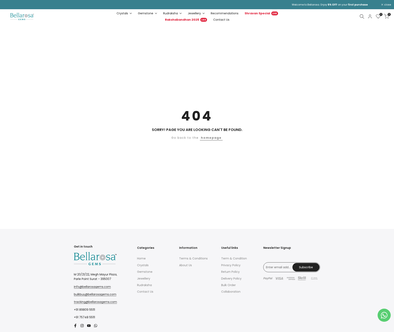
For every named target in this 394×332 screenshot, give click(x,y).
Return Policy (230, 272)
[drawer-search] (362, 16)
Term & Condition (234, 258)
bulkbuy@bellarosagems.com (95, 294)
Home (141, 258)
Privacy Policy (231, 265)
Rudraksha (144, 285)
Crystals (143, 265)
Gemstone (144, 272)
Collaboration (231, 292)
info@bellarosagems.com (92, 287)
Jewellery (143, 278)
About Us (185, 265)
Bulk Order (228, 285)
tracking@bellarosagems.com (95, 302)
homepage (211, 138)
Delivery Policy (231, 278)
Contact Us (145, 292)
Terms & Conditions (193, 258)
